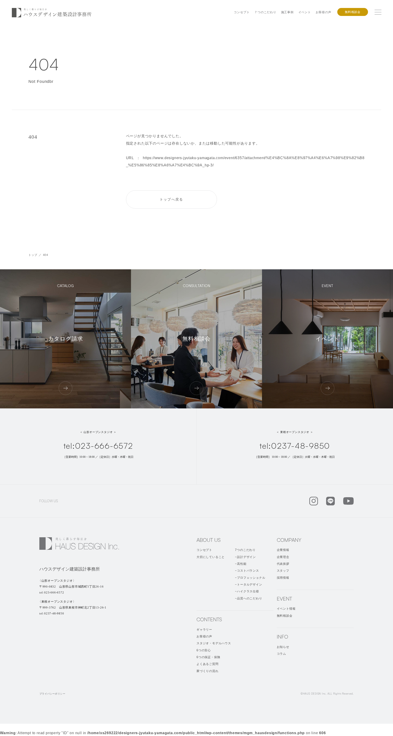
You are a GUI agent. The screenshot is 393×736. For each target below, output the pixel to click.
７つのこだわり (265, 12)
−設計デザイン (245, 557)
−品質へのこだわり (248, 598)
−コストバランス (247, 570)
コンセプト (241, 12)
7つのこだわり (245, 550)
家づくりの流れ (207, 671)
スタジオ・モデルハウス (213, 643)
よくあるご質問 (207, 664)
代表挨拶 (283, 563)
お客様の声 (323, 12)
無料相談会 (352, 12)
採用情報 (283, 577)
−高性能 (240, 563)
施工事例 (287, 12)
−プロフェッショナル (250, 577)
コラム (281, 653)
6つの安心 (203, 650)
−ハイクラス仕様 (247, 591)
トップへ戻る (171, 199)
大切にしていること (210, 557)
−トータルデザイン (248, 584)
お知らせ (283, 647)
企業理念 (283, 557)
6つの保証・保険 (208, 657)
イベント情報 (286, 608)
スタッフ (283, 570)
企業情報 (283, 550)
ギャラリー (204, 629)
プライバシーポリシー (52, 693)
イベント (304, 12)
